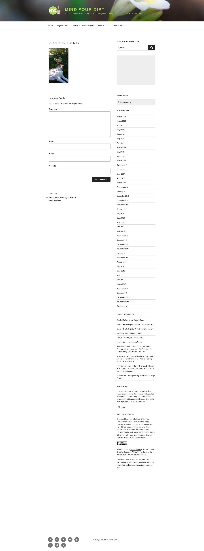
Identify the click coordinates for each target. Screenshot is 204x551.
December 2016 (123, 196)
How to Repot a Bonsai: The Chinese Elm (138, 324)
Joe (118, 324)
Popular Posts (62, 26)
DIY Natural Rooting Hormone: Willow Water (134, 360)
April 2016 (121, 226)
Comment (53, 109)
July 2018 (120, 152)
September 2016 (123, 204)
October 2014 (122, 306)
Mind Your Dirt (85, 9)
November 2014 (123, 302)
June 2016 (121, 218)
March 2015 (121, 284)
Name (51, 141)
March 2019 (121, 147)
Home (50, 26)
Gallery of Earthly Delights (83, 26)
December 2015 (123, 244)
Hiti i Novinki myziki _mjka (126, 366)
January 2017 (122, 191)
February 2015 (122, 288)
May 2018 (120, 156)
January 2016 (122, 240)
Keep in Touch (104, 26)
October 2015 (122, 253)
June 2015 (121, 271)
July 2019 (120, 130)
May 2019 (120, 138)
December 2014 (123, 297)
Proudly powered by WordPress (105, 539)
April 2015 (121, 279)
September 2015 (123, 257)
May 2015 (120, 275)
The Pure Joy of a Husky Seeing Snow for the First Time (134, 350)
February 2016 (122, 235)
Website (52, 165)
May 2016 (120, 222)
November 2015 (123, 249)
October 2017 (122, 165)
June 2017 (121, 174)
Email (51, 153)
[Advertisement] (136, 70)
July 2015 (120, 266)
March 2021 (121, 116)
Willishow (120, 375)
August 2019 (121, 125)
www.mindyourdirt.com (140, 460)
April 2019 (121, 143)
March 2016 (121, 231)
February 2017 (122, 187)
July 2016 (120, 213)
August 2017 (121, 169)
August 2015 (121, 262)
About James (119, 26)
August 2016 (121, 209)
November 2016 (123, 200)
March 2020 (121, 121)
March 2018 (121, 160)
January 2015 (122, 293)
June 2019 (121, 134)
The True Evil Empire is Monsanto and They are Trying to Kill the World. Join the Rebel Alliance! (136, 368)
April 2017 (121, 178)
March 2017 (121, 182)
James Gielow (135, 449)
